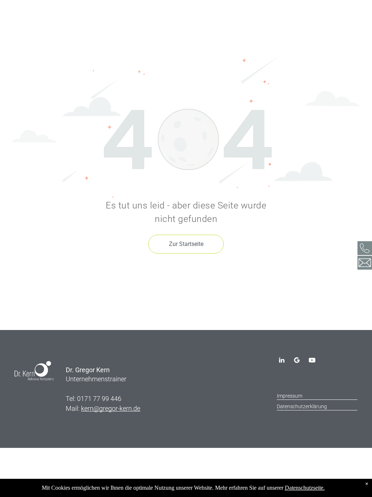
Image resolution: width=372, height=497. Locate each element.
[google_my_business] (297, 361)
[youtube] (312, 361)
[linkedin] (281, 361)
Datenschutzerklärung (302, 406)
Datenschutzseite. (305, 488)
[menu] (16, 15)
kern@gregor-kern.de (110, 408)
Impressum (289, 396)
